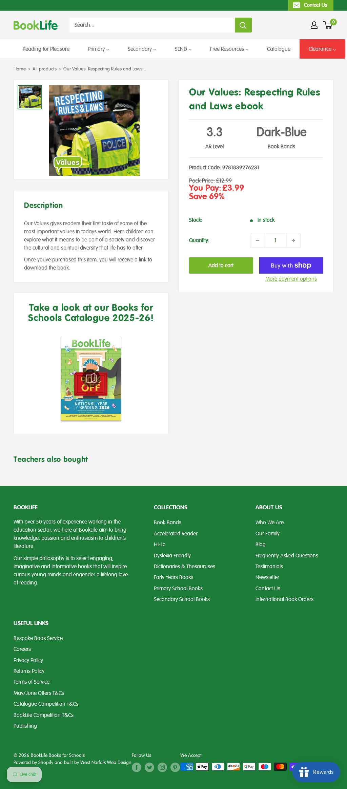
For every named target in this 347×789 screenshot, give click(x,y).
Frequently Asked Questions (287, 555)
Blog (261, 544)
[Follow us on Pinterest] (175, 767)
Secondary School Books (182, 599)
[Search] (243, 25)
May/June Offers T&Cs (39, 693)
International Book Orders (284, 599)
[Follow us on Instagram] (162, 767)
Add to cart (220, 265)
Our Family (268, 533)
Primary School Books (178, 588)
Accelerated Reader (176, 533)
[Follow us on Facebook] (136, 767)
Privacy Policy (28, 660)
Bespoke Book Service (38, 638)
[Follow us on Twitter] (149, 767)
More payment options (291, 279)
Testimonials (269, 566)
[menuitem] (46, 49)
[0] (328, 25)
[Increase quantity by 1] (293, 240)
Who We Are (270, 522)
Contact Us (315, 5)
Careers (22, 649)
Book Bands (167, 522)
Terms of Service (31, 682)
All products (45, 69)
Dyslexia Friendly (172, 555)
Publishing (25, 726)
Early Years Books (173, 577)
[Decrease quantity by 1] (257, 240)
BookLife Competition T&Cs (44, 715)
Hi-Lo (160, 544)
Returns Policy (29, 671)
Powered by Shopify (33, 762)
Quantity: (199, 240)
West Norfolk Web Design (105, 762)
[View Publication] (91, 378)
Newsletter (267, 577)
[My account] (314, 25)
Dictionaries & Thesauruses (184, 566)
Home (20, 69)
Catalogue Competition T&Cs (46, 704)
